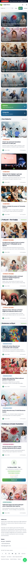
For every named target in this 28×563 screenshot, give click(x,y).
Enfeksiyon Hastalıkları (9, 444)
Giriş (16, 8)
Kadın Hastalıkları (7, 502)
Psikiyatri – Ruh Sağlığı (8, 240)
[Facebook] (2, 553)
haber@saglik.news (6, 545)
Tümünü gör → (24, 219)
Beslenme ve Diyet (8, 343)
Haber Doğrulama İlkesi (17, 556)
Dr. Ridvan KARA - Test (14, 467)
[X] (5, 553)
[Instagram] (9, 553)
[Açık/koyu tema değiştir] (22, 4)
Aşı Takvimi (9, 556)
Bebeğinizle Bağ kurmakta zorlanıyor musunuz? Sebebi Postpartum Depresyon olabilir (12, 278)
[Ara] (12, 8)
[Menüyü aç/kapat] (26, 4)
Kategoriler (3, 556)
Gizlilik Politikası (13, 559)
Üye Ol (20, 8)
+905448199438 (5, 543)
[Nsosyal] (19, 553)
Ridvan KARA (7, 150)
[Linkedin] (15, 553)
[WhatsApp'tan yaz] (25, 560)
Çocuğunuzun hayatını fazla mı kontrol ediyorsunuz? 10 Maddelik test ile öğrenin (13, 244)
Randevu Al (14, 480)
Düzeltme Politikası (5, 559)
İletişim (25, 8)
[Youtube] (12, 553)
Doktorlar (23, 553)
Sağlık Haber (6, 139)
